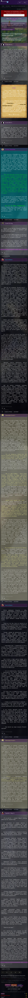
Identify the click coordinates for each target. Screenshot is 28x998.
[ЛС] (2, 80)
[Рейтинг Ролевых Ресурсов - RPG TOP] (8, 985)
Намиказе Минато (10, 415)
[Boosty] (14, 985)
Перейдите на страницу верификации (14, 15)
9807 (19, 989)
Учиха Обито (8, 44)
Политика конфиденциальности (10, 991)
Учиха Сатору (9, 223)
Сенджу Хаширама (10, 149)
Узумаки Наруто (9, 813)
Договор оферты (21, 991)
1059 (21, 987)
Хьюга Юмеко (8, 259)
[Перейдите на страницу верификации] (14, 13)
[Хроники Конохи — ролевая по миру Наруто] (20, 985)
